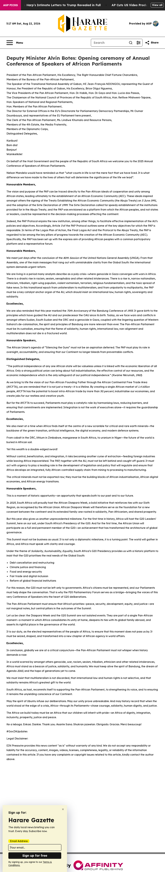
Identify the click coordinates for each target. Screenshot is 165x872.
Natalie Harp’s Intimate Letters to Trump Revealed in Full (57, 5)
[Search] (131, 42)
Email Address (19, 841)
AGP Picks (10, 5)
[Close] (62, 809)
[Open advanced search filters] (138, 42)
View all (157, 5)
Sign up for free (34, 855)
